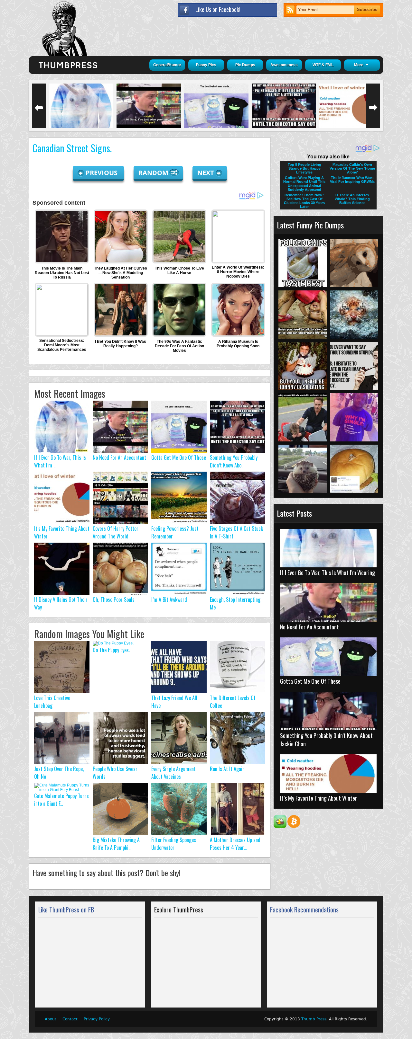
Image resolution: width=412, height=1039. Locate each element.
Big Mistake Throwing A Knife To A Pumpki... (116, 843)
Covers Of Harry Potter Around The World (115, 532)
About (50, 1019)
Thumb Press (313, 1019)
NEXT (205, 172)
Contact (70, 1019)
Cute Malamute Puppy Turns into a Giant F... (61, 799)
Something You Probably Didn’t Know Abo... (234, 461)
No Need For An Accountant (119, 457)
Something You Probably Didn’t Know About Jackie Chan (326, 739)
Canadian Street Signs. (72, 148)
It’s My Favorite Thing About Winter (318, 798)
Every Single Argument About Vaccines (173, 772)
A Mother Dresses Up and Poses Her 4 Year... (235, 843)
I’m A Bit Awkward (169, 599)
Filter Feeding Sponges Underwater (173, 843)
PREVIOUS (102, 172)
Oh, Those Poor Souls (114, 599)
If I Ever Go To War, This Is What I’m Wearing (327, 572)
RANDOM (154, 172)
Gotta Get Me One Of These (178, 457)
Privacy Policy (97, 1019)
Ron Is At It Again (227, 769)
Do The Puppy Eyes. (111, 650)
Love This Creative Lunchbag (52, 701)
